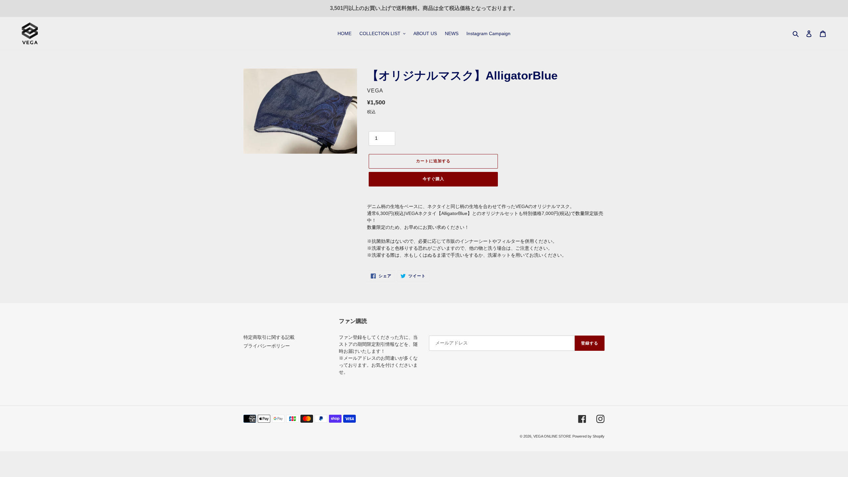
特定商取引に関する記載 (268, 337)
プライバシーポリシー (266, 345)
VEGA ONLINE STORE (552, 436)
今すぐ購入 (433, 179)
